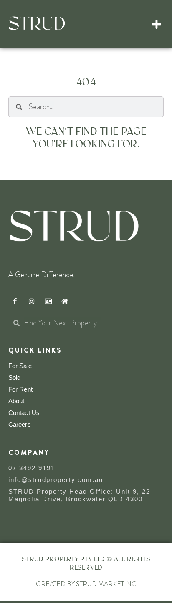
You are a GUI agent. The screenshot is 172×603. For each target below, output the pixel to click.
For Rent (20, 389)
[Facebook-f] (14, 301)
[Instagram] (31, 301)
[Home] (64, 301)
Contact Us (24, 412)
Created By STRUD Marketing (86, 584)
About (16, 401)
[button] (156, 24)
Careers (19, 424)
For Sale (20, 365)
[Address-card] (48, 301)
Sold (14, 377)
